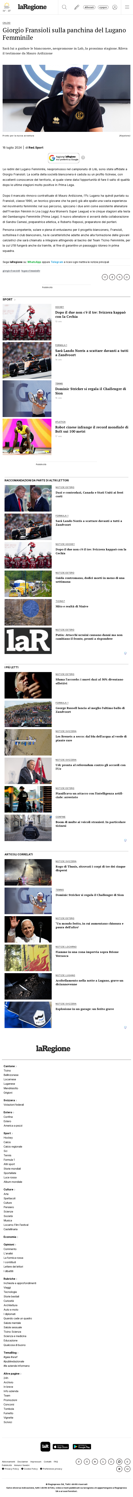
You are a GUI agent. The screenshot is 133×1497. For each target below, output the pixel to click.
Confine (8, 1116)
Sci (5, 1151)
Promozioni (10, 1400)
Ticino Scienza (12, 1331)
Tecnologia (10, 1292)
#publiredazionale (14, 1361)
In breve (8, 1386)
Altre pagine (12, 1373)
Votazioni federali (14, 1104)
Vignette (8, 1417)
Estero (8, 1112)
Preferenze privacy (52, 1469)
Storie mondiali (12, 1168)
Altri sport (9, 1164)
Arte (6, 1194)
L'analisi (8, 1253)
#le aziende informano (17, 1365)
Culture (9, 1189)
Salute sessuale (13, 1327)
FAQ (56, 1461)
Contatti (47, 1461)
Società (8, 1216)
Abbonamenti (8, 1461)
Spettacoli (9, 1198)
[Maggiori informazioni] (83, 158)
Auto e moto (11, 1309)
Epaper (103, 7)
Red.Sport (36, 147)
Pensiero (9, 1207)
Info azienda (11, 1391)
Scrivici (8, 1422)
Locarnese (10, 1079)
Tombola (9, 1408)
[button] (79, 1462)
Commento (10, 1249)
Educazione (11, 1340)
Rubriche (10, 1278)
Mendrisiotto (11, 1088)
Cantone (9, 1066)
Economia (10, 1236)
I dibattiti (8, 1271)
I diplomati (9, 1314)
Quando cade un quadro (18, 1318)
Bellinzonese (11, 1075)
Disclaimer (23, 1461)
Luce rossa (10, 1177)
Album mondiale (13, 1181)
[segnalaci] (77, 7)
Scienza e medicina (15, 1336)
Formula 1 (9, 1159)
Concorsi (9, 1404)
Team (7, 1395)
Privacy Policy (11, 1469)
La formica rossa (13, 1257)
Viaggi (7, 1287)
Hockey (8, 1137)
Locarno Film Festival (16, 1224)
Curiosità (9, 1300)
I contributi (10, 1262)
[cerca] (64, 7)
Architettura (10, 1305)
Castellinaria (11, 1229)
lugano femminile (30, 270)
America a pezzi (13, 1125)
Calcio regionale (13, 1146)
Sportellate (10, 1173)
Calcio (7, 1142)
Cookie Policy (30, 1469)
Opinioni (9, 1244)
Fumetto (8, 1413)
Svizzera (10, 1100)
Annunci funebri (22, 1465)
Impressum (35, 1461)
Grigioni (8, 1092)
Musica (8, 1220)
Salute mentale (12, 1323)
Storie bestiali (11, 1296)
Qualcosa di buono (15, 1345)
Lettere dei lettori (13, 1266)
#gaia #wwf (11, 1357)
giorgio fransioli (11, 270)
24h (6, 1378)
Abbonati (89, 7)
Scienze (8, 1211)
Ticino (7, 1070)
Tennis (7, 1155)
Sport (8, 1133)
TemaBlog (10, 1352)
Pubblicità (7, 1465)
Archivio (8, 1382)
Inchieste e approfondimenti (20, 1283)
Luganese (9, 1083)
